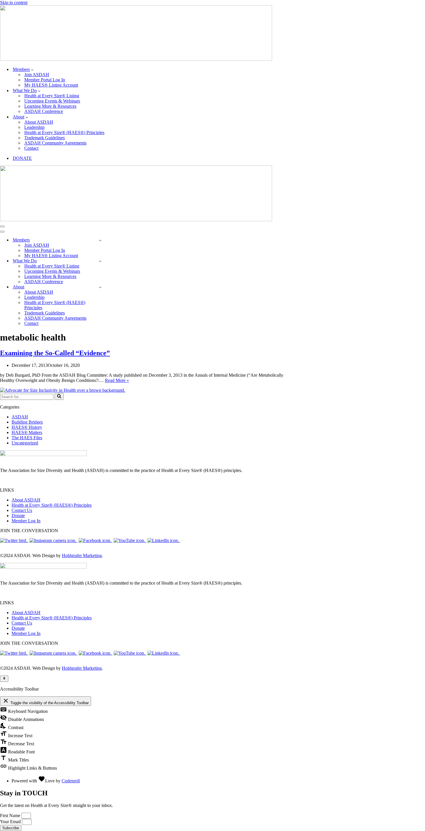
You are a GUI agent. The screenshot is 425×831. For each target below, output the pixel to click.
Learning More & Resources (50, 106)
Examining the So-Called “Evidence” (55, 353)
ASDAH (20, 416)
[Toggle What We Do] (100, 261)
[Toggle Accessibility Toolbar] (4, 679)
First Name (10, 815)
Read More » (117, 380)
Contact (31, 148)
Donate (18, 515)
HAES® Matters (27, 432)
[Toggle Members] (100, 240)
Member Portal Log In (44, 79)
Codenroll (71, 780)
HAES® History (27, 427)
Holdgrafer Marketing (82, 555)
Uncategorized (25, 442)
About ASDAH (38, 122)
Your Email (11, 821)
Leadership (34, 127)
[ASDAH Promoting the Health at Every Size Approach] (136, 59)
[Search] (59, 396)
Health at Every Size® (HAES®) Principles (64, 132)
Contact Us (22, 510)
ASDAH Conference (43, 111)
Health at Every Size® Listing (51, 95)
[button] (32, 69)
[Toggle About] (100, 287)
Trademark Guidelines (44, 137)
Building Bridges (27, 422)
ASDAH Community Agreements (55, 142)
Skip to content (13, 2)
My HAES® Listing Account (51, 85)
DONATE (22, 158)
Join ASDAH (36, 74)
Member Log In (26, 520)
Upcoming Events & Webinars (52, 100)
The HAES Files (27, 437)
